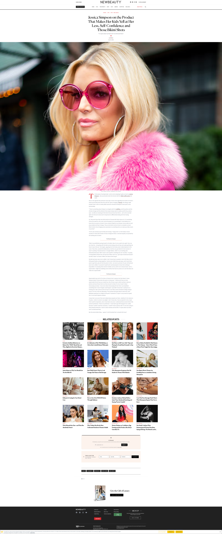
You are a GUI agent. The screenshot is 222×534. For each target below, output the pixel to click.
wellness (112, 470)
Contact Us (96, 509)
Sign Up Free (135, 517)
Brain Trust (106, 511)
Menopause (139, 368)
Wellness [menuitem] (128, 6)
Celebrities (115, 423)
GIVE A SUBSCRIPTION (117, 495)
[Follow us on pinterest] (132, 2)
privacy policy (120, 447)
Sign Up (123, 444)
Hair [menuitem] (112, 6)
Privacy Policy (116, 511)
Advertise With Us (97, 511)
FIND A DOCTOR (80, 6)
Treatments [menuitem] (102, 6)
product (97, 470)
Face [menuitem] (97, 6)
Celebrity (89, 341)
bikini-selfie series (125, 196)
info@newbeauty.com (96, 529)
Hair (64, 341)
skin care (104, 470)
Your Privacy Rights (162, 531)
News (138, 341)
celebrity (90, 470)
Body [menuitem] (108, 6)
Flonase (120, 202)
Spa (108, 12)
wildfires (118, 209)
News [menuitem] (93, 6)
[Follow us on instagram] (134, 2)
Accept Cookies (179, 531)
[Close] (220, 532)
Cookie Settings (117, 514)
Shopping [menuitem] (121, 6)
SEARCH (135, 456)
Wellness (114, 341)
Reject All (171, 531)
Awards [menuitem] (116, 6)
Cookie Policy (96, 513)
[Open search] (145, 7)
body (83, 470)
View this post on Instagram (111, 238)
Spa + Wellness (115, 12)
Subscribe (79, 2)
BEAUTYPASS (139, 6)
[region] (111, 532)
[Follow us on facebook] (130, 2)
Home (104, 12)
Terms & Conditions (107, 513)
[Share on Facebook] (82, 478)
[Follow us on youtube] (136, 2)
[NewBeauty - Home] (111, 2)
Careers (105, 509)
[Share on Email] (83, 478)
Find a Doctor (116, 509)
